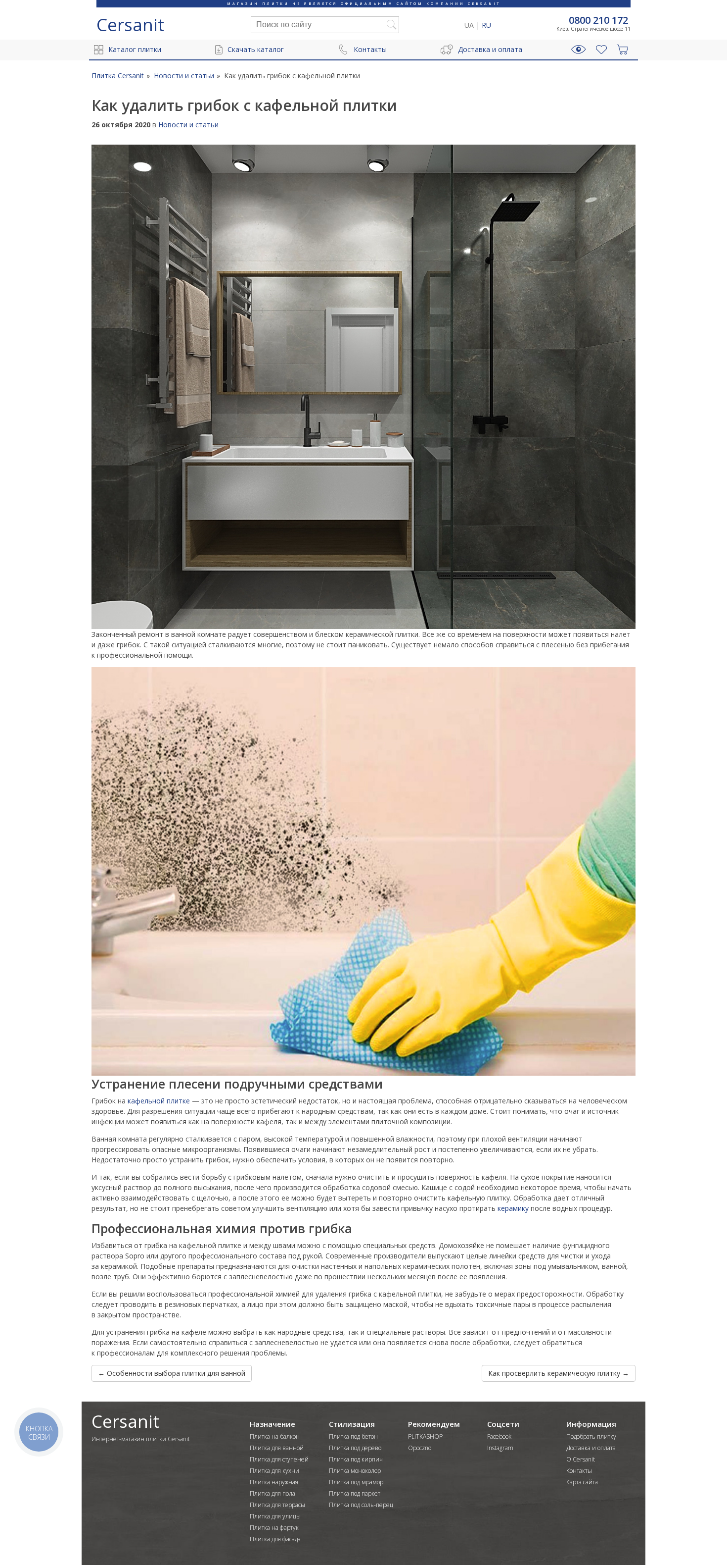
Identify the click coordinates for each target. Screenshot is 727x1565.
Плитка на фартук (274, 1527)
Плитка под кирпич (356, 1459)
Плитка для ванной (277, 1448)
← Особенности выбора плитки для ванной (171, 1373)
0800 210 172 (598, 20)
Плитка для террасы (277, 1505)
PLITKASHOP (425, 1436)
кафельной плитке (160, 1100)
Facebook (499, 1436)
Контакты (370, 49)
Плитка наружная (274, 1482)
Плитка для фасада (275, 1539)
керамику (514, 1208)
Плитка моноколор (355, 1470)
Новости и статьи (188, 124)
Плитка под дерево (355, 1448)
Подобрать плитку (591, 1436)
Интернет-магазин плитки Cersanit (140, 1439)
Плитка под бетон (353, 1436)
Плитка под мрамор (356, 1482)
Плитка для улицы (275, 1516)
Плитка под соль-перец (361, 1505)
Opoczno (419, 1448)
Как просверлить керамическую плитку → (558, 1373)
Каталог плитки (134, 49)
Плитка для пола (272, 1493)
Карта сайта (582, 1482)
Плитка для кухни (274, 1470)
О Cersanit (580, 1459)
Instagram (500, 1448)
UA (469, 25)
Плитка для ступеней (279, 1459)
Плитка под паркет (354, 1493)
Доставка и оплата (490, 49)
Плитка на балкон (275, 1436)
